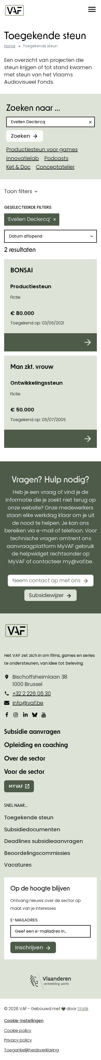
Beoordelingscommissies (37, 853)
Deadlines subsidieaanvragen (43, 841)
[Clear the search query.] (90, 122)
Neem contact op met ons (46, 580)
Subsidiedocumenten (32, 829)
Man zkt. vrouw (31, 366)
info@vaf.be (27, 702)
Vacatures (18, 864)
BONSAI (21, 270)
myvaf (16, 786)
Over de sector (24, 758)
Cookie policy (17, 1030)
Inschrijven (29, 947)
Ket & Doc (18, 167)
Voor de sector (24, 771)
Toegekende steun (28, 817)
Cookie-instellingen (24, 1021)
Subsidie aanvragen (32, 731)
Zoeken (20, 136)
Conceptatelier (55, 167)
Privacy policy (18, 1040)
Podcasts (56, 158)
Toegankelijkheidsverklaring (31, 1050)
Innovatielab (22, 158)
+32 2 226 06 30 (31, 693)
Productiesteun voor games (42, 149)
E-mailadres (24, 920)
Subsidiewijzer (46, 595)
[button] (92, 10)
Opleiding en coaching (36, 744)
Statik (82, 1009)
